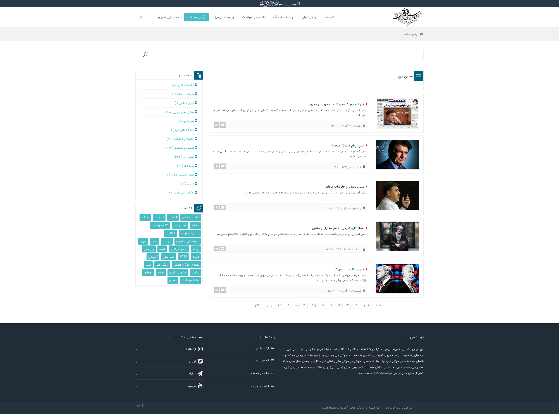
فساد (162, 249)
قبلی (366, 305)
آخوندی (153, 256)
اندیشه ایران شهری (187, 241)
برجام (196, 249)
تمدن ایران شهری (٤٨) (180, 112)
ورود (137, 405)
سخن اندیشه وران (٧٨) (180, 174)
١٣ (356, 305)
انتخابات (171, 233)
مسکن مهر (162, 264)
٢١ (288, 305)
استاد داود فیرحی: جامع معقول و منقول (338, 228)
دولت (195, 256)
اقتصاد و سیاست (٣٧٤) (179, 147)
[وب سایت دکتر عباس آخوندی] (408, 17)
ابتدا (378, 305)
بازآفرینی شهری (190, 233)
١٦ (331, 305)
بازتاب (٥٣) (187, 183)
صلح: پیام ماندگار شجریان (347, 145)
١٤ (347, 305)
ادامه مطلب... (364, 373)
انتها (256, 305)
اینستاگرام (190, 349)
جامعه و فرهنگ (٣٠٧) (180, 138)
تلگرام (192, 373)
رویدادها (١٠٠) (185, 165)
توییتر (192, 361)
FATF (183, 256)
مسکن (195, 225)
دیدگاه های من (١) (182, 129)
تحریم (172, 280)
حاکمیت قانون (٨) (183, 85)
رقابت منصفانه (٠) (183, 94)
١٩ (304, 305)
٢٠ (296, 305)
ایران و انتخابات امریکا (349, 269)
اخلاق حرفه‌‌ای (178, 249)
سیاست (159, 217)
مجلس (166, 241)
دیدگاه (145, 217)
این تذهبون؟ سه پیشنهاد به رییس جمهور (336, 104)
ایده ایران (168, 256)
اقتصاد (173, 217)
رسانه (161, 272)
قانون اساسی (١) (184, 103)
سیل (148, 264)
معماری (147, 272)
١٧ (322, 305)
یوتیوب (192, 386)
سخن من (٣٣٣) (184, 156)
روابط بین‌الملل (190, 280)
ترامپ (195, 272)
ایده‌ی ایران (262, 360)
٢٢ (279, 305)
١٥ (339, 305)
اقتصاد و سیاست (259, 386)
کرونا (154, 241)
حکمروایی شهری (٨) (181, 192)
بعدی (269, 305)
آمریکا (143, 241)
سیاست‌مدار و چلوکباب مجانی (344, 186)
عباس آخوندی (190, 217)
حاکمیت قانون (177, 272)
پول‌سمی (148, 249)
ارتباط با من (262, 348)
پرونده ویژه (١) (185, 120)
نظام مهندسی (160, 225)
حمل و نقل (179, 225)
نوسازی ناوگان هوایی (186, 264)
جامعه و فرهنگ (260, 373)
